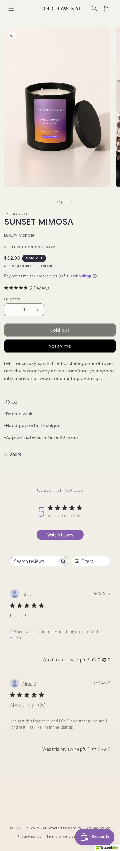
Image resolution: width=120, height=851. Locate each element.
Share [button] (16, 454)
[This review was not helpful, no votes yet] (104, 660)
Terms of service (61, 836)
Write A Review (60, 534)
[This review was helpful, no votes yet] (94, 660)
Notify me (60, 346)
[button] (11, 8)
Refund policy (98, 828)
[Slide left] (48, 202)
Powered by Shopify (64, 828)
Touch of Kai (35, 828)
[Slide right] (72, 202)
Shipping (11, 266)
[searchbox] (34, 561)
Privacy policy (30, 836)
